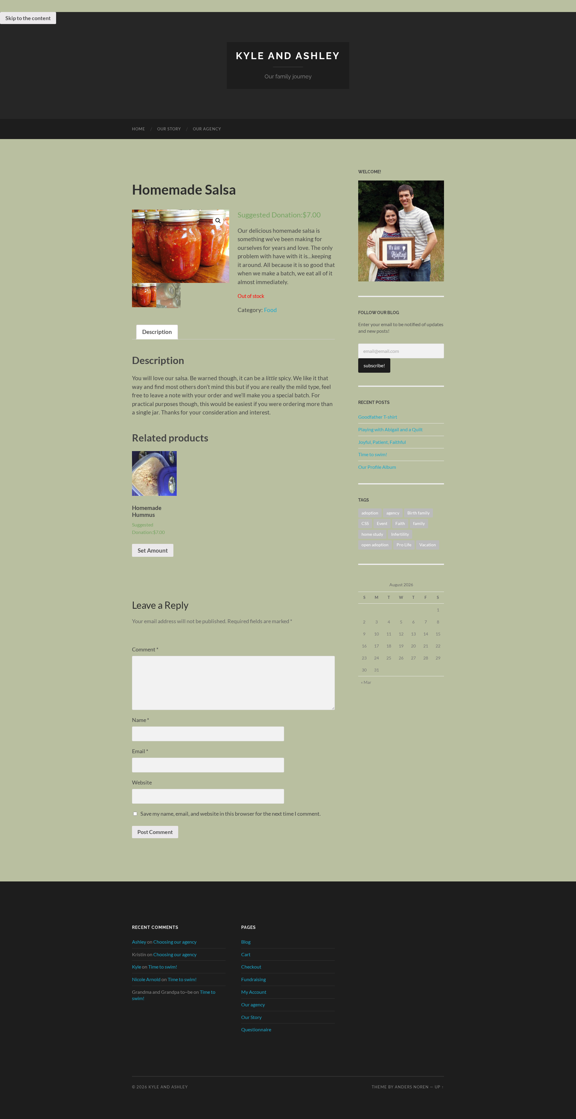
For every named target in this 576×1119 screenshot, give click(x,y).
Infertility (400, 534)
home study (372, 534)
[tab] (157, 332)
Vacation (427, 544)
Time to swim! (372, 454)
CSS (365, 523)
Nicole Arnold (146, 979)
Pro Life (404, 544)
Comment (145, 649)
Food (270, 309)
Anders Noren (412, 1086)
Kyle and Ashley (288, 55)
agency (392, 512)
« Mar (366, 682)
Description (157, 331)
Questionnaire (256, 1029)
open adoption (375, 544)
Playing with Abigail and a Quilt (390, 429)
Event (382, 523)
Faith (400, 523)
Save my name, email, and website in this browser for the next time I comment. (230, 813)
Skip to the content (28, 18)
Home (138, 128)
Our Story (169, 128)
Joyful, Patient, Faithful (382, 442)
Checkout (251, 966)
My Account (253, 992)
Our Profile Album (377, 467)
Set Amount (153, 550)
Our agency (207, 128)
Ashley (139, 942)
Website (142, 782)
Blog (245, 942)
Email (140, 751)
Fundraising (253, 979)
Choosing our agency (174, 942)
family (419, 523)
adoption (370, 512)
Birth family (418, 512)
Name (140, 720)
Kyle (136, 966)
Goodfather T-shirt (377, 417)
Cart (245, 954)
